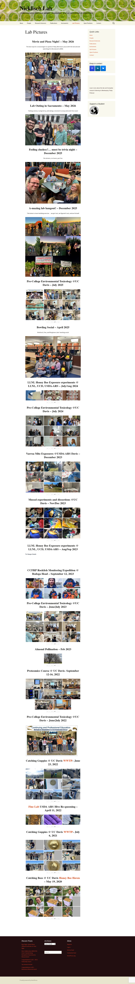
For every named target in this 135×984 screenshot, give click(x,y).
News (21, 23)
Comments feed (71, 953)
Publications (53, 23)
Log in (68, 947)
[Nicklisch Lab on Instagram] (92, 68)
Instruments (64, 23)
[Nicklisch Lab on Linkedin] (97, 68)
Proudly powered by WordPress (28, 980)
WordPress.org (71, 956)
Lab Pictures (76, 23)
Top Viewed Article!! (27, 964)
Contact (98, 23)
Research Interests (40, 23)
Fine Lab (33, 806)
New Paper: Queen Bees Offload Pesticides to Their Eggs (29, 946)
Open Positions (88, 23)
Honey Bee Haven (69, 878)
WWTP (67, 760)
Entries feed (70, 950)
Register (69, 944)
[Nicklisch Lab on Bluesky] (103, 68)
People (29, 23)
